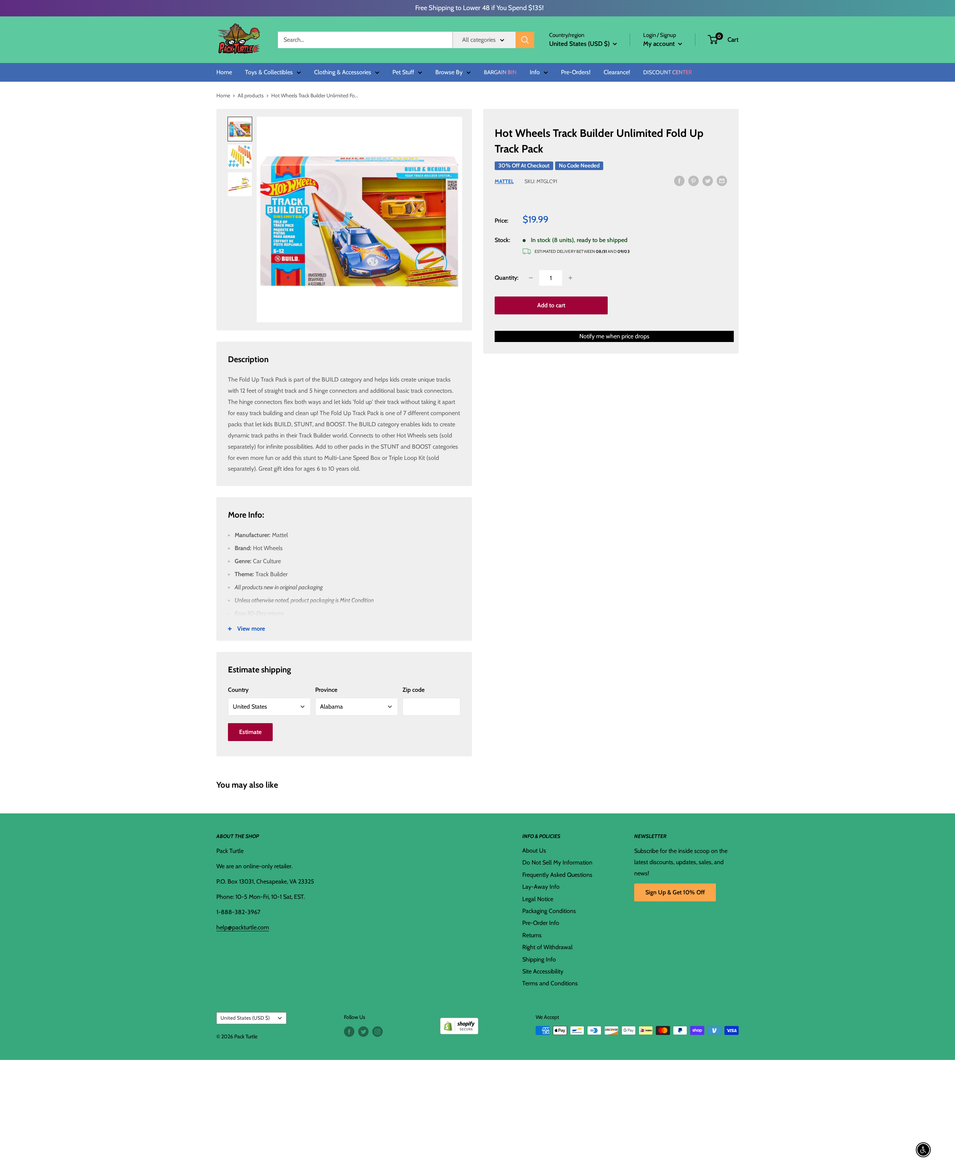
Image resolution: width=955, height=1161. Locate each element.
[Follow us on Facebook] (349, 1031)
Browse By (449, 72)
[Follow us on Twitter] (363, 1031)
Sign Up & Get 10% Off (675, 892)
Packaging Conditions (549, 910)
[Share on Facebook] (679, 180)
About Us (534, 850)
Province (326, 689)
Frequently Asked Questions (557, 874)
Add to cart (551, 305)
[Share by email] (722, 180)
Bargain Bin (500, 72)
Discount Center (667, 72)
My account (659, 43)
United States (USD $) (245, 1018)
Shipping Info (539, 959)
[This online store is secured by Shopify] (459, 1023)
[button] (713, 39)
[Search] (525, 40)
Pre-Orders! (576, 72)
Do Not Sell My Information (557, 862)
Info (535, 72)
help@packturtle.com (242, 927)
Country (238, 689)
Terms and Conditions (550, 983)
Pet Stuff (403, 72)
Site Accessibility (542, 971)
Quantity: (506, 277)
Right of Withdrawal (547, 947)
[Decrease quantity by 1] (531, 278)
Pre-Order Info (540, 922)
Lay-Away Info (541, 886)
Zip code (414, 689)
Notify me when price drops (614, 336)
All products (251, 95)
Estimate (250, 731)
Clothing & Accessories (342, 72)
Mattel (504, 181)
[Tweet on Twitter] (707, 180)
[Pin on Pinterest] (693, 180)
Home (224, 72)
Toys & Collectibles (269, 72)
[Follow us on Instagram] (377, 1031)
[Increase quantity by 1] (570, 278)
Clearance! (617, 72)
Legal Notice (537, 899)
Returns (532, 935)
